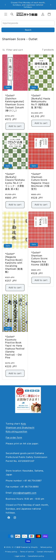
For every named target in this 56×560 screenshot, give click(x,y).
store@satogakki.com (24, 492)
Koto (23, 423)
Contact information (45, 552)
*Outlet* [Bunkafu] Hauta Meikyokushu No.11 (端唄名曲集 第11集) (40, 101)
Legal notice (20, 556)
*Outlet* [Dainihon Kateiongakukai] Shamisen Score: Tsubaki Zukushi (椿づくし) (14, 103)
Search (28, 30)
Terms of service (27, 552)
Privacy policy (11, 552)
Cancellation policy (36, 556)
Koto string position (16, 431)
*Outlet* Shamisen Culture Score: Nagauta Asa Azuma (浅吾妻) (40, 258)
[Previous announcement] (5, 5)
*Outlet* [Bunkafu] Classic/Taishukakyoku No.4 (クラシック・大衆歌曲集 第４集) (15, 181)
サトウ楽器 (16, 547)
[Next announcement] (51, 5)
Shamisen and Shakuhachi (20, 427)
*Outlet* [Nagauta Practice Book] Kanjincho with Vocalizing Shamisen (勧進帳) (14, 262)
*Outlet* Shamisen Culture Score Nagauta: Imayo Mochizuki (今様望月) (40, 181)
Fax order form (14, 437)
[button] (6, 14)
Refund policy (46, 547)
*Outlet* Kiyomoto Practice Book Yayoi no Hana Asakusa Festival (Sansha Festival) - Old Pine (15, 347)
